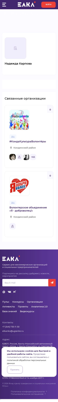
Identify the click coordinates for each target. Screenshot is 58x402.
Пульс (5, 302)
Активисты (17, 14)
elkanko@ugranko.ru (13, 331)
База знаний (9, 311)
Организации (35, 302)
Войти (48, 5)
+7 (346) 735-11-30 (10, 326)
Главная (8, 14)
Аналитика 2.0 (39, 306)
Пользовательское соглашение (27, 394)
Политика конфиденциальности (28, 391)
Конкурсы (18, 302)
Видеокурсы (27, 311)
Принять (14, 369)
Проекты (23, 306)
